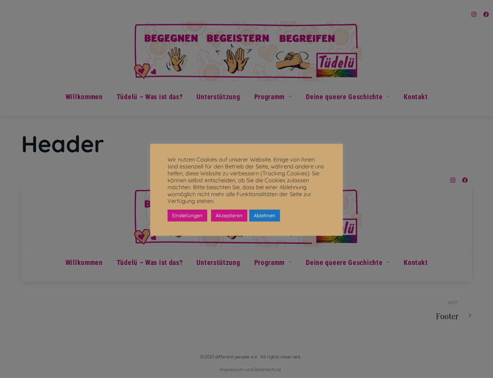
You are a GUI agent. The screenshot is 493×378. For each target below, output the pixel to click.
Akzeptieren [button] (229, 215)
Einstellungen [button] (187, 215)
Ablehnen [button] (264, 215)
